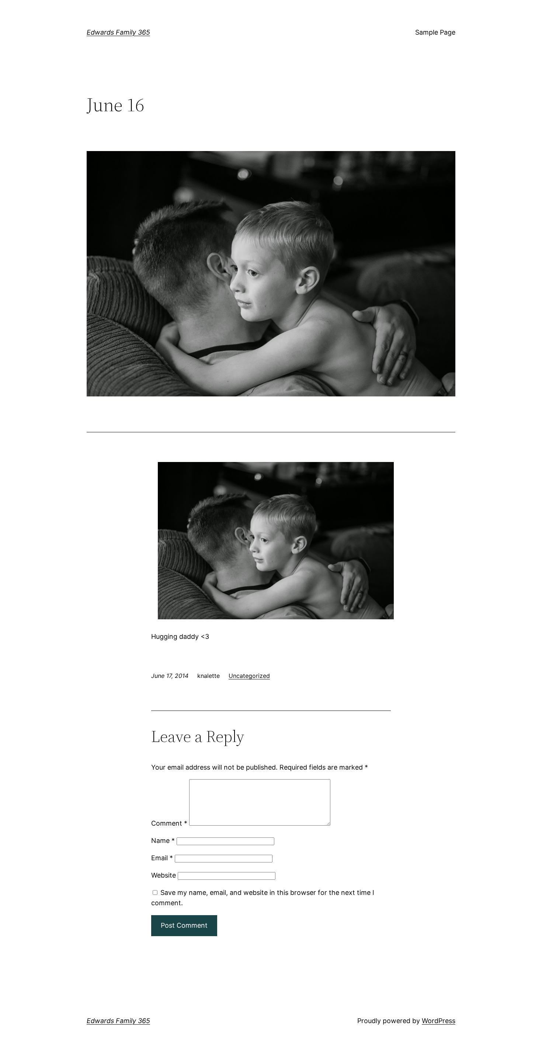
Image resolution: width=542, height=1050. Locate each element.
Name (163, 840)
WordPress (438, 1021)
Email (162, 858)
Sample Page (435, 32)
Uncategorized (249, 675)
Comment (169, 823)
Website (163, 875)
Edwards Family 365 (118, 32)
